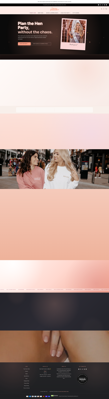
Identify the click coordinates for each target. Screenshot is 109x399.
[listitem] (13, 137)
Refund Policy (26, 385)
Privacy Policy (26, 383)
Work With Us (26, 376)
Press (26, 378)
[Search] (101, 8)
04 (95, 68)
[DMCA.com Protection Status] (54, 395)
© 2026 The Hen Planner (63, 396)
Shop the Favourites (29, 284)
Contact (26, 371)
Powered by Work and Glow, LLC (73, 396)
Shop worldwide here (64, 391)
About (26, 373)
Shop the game (61, 95)
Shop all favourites (54, 256)
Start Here (33, 13)
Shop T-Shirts (54, 352)
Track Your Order (26, 369)
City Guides (76, 13)
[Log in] (104, 8)
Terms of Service (26, 388)
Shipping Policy (26, 381)
